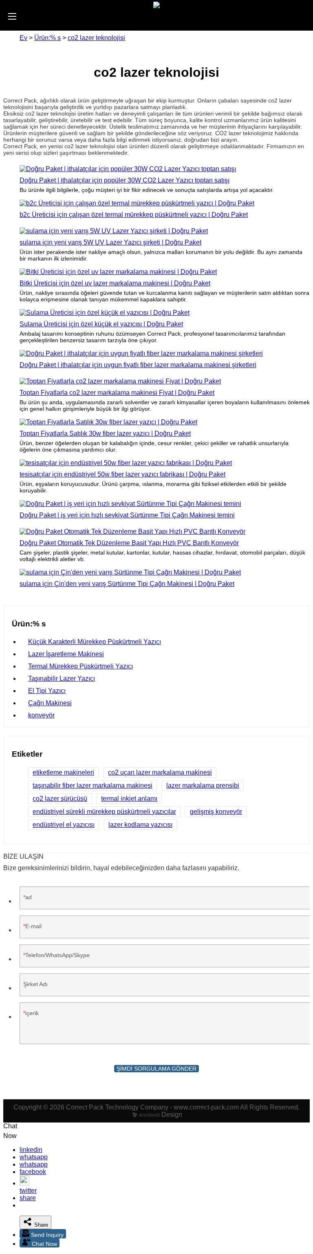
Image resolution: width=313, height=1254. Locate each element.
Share (40, 1225)
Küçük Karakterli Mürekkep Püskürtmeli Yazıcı (94, 641)
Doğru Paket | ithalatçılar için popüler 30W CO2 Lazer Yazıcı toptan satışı (124, 180)
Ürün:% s (47, 37)
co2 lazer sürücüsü (60, 798)
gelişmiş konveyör (216, 811)
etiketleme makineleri (63, 772)
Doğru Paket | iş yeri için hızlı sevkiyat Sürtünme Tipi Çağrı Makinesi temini (127, 515)
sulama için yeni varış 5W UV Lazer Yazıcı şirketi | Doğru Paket (110, 242)
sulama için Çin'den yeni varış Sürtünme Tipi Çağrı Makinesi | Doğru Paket (127, 583)
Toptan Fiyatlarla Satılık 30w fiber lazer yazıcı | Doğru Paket (105, 433)
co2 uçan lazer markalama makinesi (160, 772)
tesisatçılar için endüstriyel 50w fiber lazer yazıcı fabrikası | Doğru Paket (122, 474)
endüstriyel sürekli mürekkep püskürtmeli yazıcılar (104, 811)
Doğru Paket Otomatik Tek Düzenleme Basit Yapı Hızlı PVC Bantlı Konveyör (129, 542)
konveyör (41, 715)
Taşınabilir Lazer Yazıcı (61, 678)
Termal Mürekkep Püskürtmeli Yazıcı (80, 666)
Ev (23, 37)
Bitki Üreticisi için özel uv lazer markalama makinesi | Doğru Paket (115, 283)
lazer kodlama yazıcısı (140, 824)
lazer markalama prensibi (202, 785)
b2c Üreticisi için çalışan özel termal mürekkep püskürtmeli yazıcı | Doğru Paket (134, 214)
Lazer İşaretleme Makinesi (66, 653)
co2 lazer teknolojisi (96, 37)
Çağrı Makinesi (50, 702)
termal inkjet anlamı (129, 798)
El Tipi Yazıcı (47, 690)
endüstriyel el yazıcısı (64, 824)
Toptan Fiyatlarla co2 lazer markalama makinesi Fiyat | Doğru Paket (117, 392)
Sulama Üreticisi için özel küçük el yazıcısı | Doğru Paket (101, 324)
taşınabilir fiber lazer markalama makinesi (92, 785)
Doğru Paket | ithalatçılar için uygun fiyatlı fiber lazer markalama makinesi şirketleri (138, 364)
